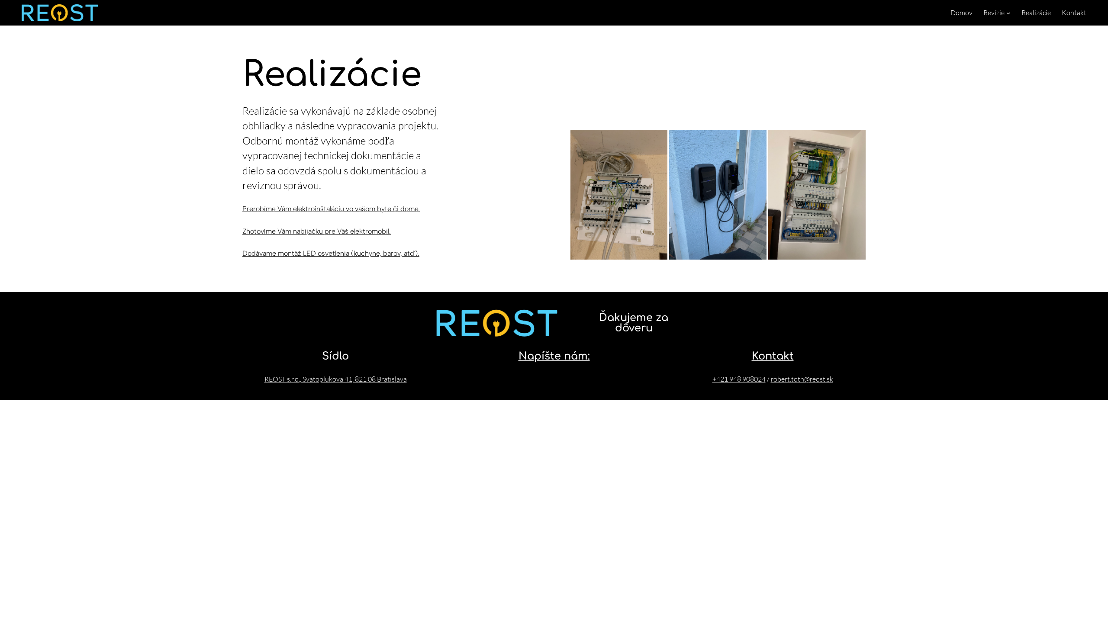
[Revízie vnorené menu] (1008, 13)
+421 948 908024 (739, 379)
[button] (619, 195)
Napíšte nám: (554, 356)
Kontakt (773, 356)
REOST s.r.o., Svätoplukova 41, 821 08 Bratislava (335, 379)
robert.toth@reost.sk (802, 379)
